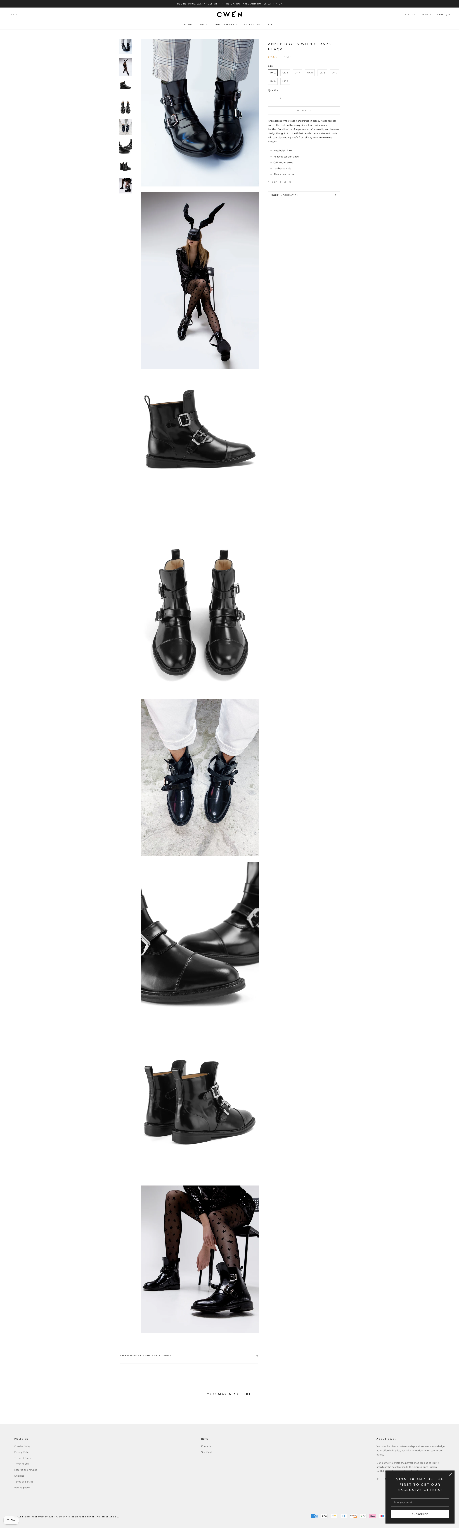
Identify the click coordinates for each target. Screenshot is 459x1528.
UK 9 (285, 81)
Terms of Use (21, 1464)
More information (285, 195)
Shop (204, 24)
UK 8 (273, 81)
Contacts (252, 24)
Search (426, 15)
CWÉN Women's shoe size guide (145, 1355)
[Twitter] (285, 182)
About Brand (226, 24)
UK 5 (310, 72)
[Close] (450, 1474)
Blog (272, 24)
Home (187, 24)
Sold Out (304, 110)
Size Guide (207, 1452)
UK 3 (285, 72)
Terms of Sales (22, 1458)
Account (411, 15)
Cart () (443, 14)
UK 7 (334, 72)
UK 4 (297, 72)
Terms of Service (23, 1481)
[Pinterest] (290, 182)
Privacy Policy (22, 1452)
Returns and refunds (25, 1470)
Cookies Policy (22, 1446)
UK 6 (322, 72)
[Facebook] (280, 182)
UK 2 (273, 72)
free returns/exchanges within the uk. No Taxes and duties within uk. (230, 4)
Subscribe (420, 1514)
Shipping (19, 1475)
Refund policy (22, 1487)
